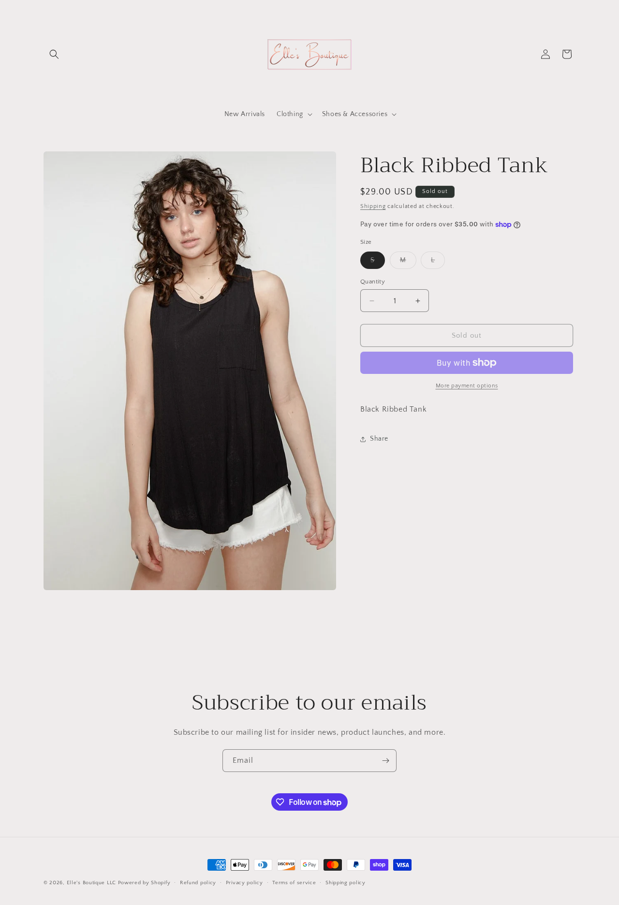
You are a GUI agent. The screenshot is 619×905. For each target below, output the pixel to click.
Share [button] (379, 439)
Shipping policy (345, 883)
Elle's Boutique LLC (91, 883)
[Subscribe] (385, 760)
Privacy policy (244, 883)
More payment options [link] (467, 386)
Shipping (373, 206)
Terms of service (294, 883)
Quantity (372, 281)
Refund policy (198, 883)
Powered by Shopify (144, 883)
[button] (54, 54)
